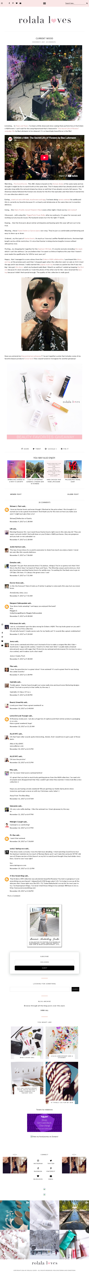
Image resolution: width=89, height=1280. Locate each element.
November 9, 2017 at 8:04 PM (21, 695)
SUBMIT (44, 968)
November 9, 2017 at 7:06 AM (21, 555)
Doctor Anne (15, 583)
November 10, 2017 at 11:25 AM (22, 726)
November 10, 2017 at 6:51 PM (21, 749)
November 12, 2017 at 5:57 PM (21, 828)
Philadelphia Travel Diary (73, 480)
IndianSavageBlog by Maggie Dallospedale (26, 613)
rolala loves (32, 1270)
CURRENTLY (31, 35)
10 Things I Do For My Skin (62, 1102)
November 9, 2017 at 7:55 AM (21, 596)
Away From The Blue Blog (19, 796)
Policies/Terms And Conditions (64, 1270)
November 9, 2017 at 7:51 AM (21, 575)
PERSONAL (45, 35)
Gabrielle (13, 682)
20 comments (51, 42)
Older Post (73, 494)
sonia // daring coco (17, 849)
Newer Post (16, 494)
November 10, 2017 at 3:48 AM (21, 708)
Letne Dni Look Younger (19, 716)
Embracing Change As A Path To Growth (16, 480)
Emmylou (13, 562)
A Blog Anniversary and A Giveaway (62, 1056)
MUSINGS (38, 35)
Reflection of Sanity (24, 518)
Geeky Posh (20, 656)
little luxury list (15, 623)
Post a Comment (14, 896)
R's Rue (13, 835)
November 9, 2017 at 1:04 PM (21, 675)
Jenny (12, 641)
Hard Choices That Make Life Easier (54, 480)
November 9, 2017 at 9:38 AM (21, 659)
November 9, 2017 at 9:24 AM (21, 634)
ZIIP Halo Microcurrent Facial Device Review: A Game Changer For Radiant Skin (27, 1090)
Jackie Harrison (15, 547)
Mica (11, 770)
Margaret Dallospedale (18, 603)
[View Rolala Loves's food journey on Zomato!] (44, 1137)
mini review (72, 210)
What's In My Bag (27, 1057)
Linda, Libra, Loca (21, 593)
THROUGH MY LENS (55, 35)
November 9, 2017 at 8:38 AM (21, 616)
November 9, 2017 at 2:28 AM (21, 540)
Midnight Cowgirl (16, 822)
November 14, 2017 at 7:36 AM (21, 841)
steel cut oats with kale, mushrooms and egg (28, 199)
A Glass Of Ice (24, 692)
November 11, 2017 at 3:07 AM (21, 799)
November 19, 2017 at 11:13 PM (22, 868)
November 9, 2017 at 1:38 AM (21, 522)
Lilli (11, 529)
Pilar (11, 666)
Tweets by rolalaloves (44, 1110)
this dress (19, 267)
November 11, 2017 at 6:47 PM (21, 814)
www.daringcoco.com (18, 865)
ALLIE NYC (14, 734)
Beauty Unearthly (16, 702)
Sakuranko (14, 806)
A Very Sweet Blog (17, 876)
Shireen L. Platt (16, 506)
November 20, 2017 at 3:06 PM (21, 891)
